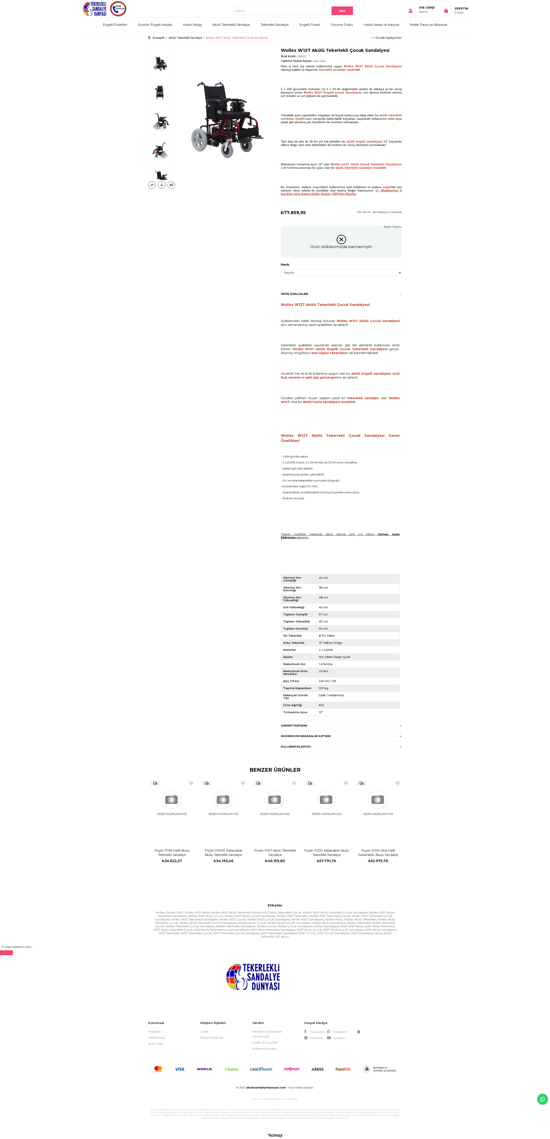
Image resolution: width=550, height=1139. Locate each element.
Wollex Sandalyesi (326, 926)
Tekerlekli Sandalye (275, 25)
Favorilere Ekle (191, 783)
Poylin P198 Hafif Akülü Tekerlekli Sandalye (171, 853)
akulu (285, 936)
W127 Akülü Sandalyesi (380, 929)
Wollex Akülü (334, 919)
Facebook (317, 1031)
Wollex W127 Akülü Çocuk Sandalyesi (250, 916)
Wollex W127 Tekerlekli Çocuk (329, 916)
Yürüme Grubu (342, 25)
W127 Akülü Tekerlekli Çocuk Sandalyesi (221, 929)
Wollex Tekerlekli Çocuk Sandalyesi (190, 926)
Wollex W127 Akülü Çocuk (205, 916)
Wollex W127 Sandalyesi (307, 919)
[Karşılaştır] (152, 185)
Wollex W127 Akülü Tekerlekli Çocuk (276, 912)
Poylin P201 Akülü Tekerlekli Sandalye (275, 853)
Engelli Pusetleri (115, 25)
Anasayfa (154, 1031)
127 (278, 936)
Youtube (338, 1038)
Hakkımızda (156, 1037)
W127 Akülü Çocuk (309, 929)
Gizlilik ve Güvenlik (265, 1042)
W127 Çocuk (307, 933)
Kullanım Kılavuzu (296, 746)
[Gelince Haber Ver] (171, 185)
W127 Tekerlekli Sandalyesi (279, 933)
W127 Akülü (356, 926)
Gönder (6, 952)
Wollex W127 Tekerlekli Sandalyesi (194, 919)
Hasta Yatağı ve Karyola (381, 25)
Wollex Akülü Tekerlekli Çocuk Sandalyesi (208, 922)
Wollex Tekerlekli (358, 922)
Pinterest (316, 1038)
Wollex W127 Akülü (197, 912)
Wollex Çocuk (266, 926)
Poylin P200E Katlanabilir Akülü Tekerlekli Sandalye (223, 853)
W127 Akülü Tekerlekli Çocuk (173, 929)
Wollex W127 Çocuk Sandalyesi (268, 919)
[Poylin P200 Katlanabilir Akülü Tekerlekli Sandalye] (326, 810)
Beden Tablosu (393, 226)
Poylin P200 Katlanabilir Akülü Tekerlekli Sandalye (326, 853)
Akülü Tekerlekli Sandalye (231, 25)
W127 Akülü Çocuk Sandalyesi (343, 929)
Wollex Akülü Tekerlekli (360, 919)
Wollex (160, 912)
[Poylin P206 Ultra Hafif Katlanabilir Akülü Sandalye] (378, 810)
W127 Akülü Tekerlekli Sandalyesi (272, 929)
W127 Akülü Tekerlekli (379, 926)
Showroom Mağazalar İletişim (306, 736)
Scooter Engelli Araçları (155, 25)
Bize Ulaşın (155, 1043)
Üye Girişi (426, 7)
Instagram (339, 1031)
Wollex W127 (174, 912)
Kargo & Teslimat (211, 1037)
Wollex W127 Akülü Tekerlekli (231, 912)
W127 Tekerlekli (169, 933)
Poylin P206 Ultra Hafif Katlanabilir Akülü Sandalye (378, 853)
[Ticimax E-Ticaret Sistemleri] (275, 1136)
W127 (343, 926)
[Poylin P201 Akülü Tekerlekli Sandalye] (275, 810)
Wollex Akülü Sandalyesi (328, 922)
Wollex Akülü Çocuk (252, 922)
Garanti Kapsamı (294, 725)
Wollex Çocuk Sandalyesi (294, 926)
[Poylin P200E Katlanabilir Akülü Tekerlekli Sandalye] (223, 810)
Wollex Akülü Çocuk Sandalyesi (289, 922)
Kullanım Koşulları (264, 1048)
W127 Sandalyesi (362, 933)
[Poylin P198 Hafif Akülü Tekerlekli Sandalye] (172, 810)
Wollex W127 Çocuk (232, 919)
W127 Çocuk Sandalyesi (333, 933)
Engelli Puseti (309, 25)
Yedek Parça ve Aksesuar (428, 25)
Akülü (378, 933)
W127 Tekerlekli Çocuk (196, 933)
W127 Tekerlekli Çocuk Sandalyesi (236, 933)
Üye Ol (423, 11)
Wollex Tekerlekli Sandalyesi (235, 926)
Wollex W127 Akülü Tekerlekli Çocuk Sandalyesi (335, 912)
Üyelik (204, 1031)
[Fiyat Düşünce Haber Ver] (161, 185)
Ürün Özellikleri (294, 294)
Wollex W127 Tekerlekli (292, 916)
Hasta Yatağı (192, 25)
